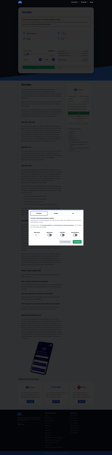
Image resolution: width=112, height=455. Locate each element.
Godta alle (77, 242)
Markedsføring (75, 232)
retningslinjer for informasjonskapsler (64, 225)
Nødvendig (37, 232)
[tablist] (56, 213)
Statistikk (62, 232)
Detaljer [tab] (56, 213)
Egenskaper (50, 232)
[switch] (37, 235)
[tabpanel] (56, 227)
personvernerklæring (47, 225)
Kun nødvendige (65, 242)
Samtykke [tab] (39, 213)
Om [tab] (73, 213)
